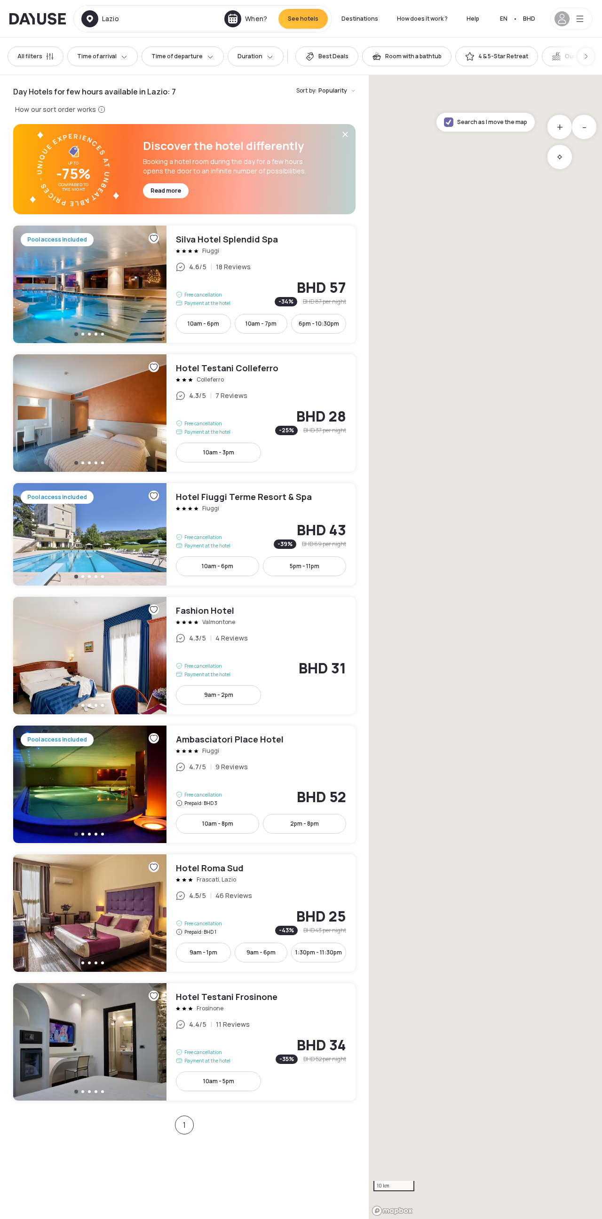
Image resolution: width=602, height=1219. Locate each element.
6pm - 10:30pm (319, 324)
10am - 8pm (217, 824)
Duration (250, 56)
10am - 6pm (203, 324)
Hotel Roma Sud (184, 913)
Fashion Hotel (184, 655)
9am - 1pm (203, 952)
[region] (485, 647)
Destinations (359, 19)
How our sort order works (55, 109)
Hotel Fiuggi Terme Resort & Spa (184, 534)
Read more (165, 191)
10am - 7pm (261, 324)
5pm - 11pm (304, 566)
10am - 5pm (218, 1081)
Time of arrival (97, 56)
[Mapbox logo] (392, 1210)
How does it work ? (422, 19)
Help (473, 19)
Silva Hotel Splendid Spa (184, 284)
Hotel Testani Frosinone (184, 1042)
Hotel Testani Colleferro (184, 413)
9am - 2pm (218, 695)
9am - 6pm (261, 952)
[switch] (326, 56)
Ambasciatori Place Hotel (184, 784)
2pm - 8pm (304, 824)
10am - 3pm (218, 452)
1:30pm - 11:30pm (318, 952)
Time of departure (177, 56)
